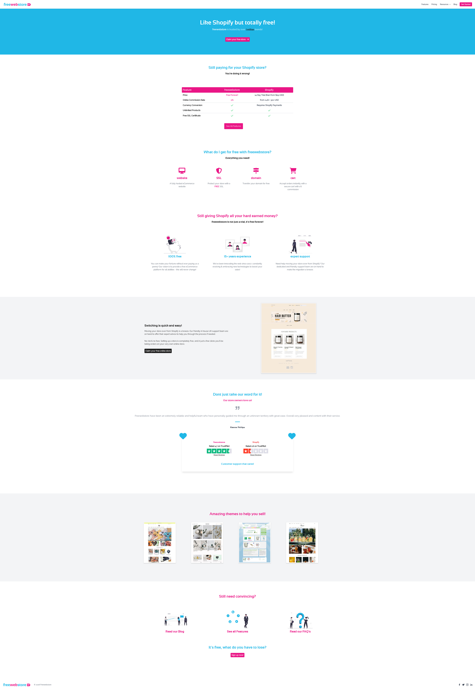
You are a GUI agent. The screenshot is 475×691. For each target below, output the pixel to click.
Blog (455, 4)
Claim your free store (236, 39)
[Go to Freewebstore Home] (16, 684)
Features (424, 4)
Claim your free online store (158, 351)
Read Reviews (219, 455)
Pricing (434, 4)
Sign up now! (237, 655)
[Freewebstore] (17, 4)
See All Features (233, 126)
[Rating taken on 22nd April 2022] (255, 451)
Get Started (466, 4)
